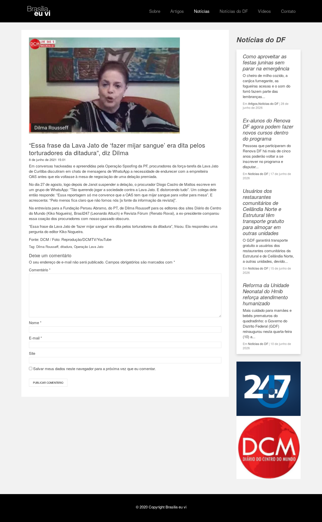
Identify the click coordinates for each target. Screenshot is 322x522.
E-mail (35, 337)
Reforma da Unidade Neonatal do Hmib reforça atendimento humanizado (266, 294)
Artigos (253, 103)
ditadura (66, 246)
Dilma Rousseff (47, 246)
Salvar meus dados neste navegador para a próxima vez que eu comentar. (94, 368)
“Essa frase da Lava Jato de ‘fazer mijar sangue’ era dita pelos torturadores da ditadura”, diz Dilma (117, 148)
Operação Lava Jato (88, 246)
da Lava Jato (59, 226)
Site (32, 353)
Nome (35, 322)
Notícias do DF (268, 103)
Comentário (40, 269)
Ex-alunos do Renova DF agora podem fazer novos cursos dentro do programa (268, 129)
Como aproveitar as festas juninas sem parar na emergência (266, 62)
